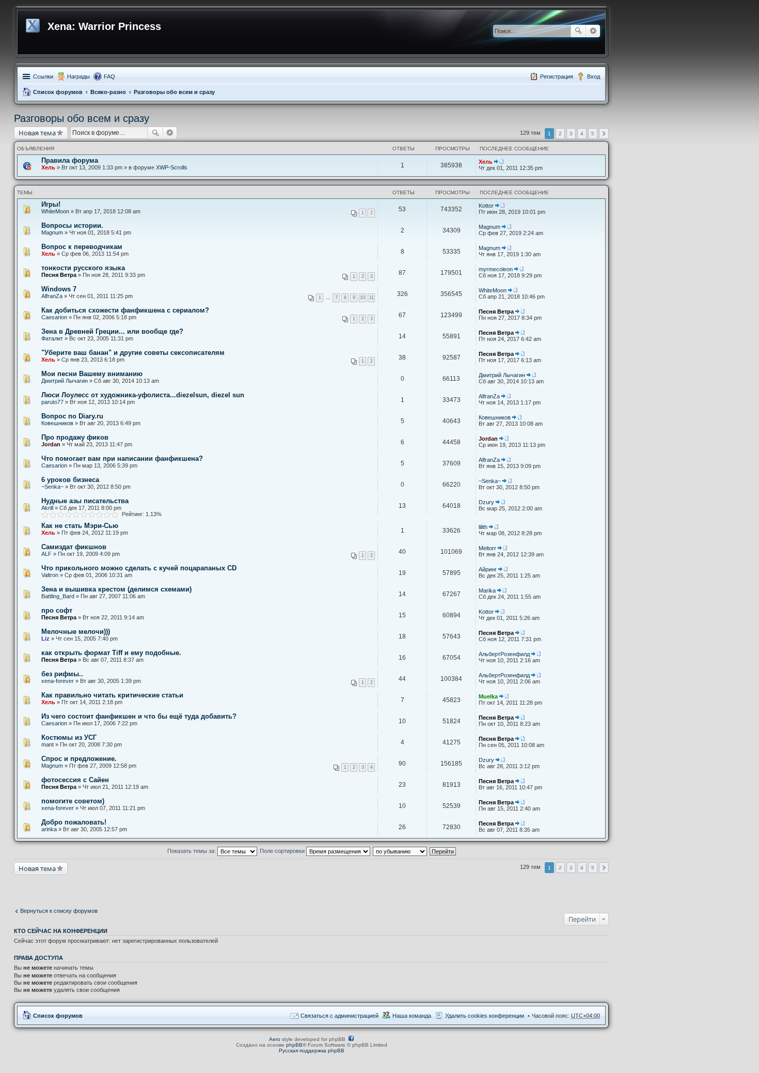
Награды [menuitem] (78, 76)
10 (362, 297)
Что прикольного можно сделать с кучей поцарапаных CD (138, 568)
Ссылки (43, 76)
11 (371, 297)
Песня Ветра (58, 275)
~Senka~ (52, 487)
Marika (487, 590)
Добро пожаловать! (73, 822)
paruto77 (52, 402)
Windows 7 (58, 289)
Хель (48, 167)
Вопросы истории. (72, 225)
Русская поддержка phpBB (311, 1050)
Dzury (486, 502)
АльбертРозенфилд (504, 654)
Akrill (47, 508)
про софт (56, 610)
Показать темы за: (192, 851)
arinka (49, 829)
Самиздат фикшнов (73, 547)
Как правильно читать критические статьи (112, 695)
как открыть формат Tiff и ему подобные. (111, 653)
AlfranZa (51, 296)
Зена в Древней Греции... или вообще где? (112, 331)
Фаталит (52, 338)
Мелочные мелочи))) (75, 631)
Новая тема (37, 132)
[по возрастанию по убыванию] (400, 851)
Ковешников (57, 423)
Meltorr (487, 548)
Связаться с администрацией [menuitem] (339, 1016)
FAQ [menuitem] (109, 76)
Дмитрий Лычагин (64, 381)
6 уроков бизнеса (70, 480)
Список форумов (58, 92)
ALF (46, 554)
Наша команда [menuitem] (411, 1016)
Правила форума (69, 160)
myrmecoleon (496, 269)
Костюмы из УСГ (69, 737)
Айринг (488, 569)
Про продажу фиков (74, 437)
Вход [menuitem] (593, 76)
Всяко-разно (108, 92)
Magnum (52, 232)
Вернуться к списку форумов (59, 911)
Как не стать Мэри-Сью (79, 526)
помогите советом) (72, 801)
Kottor (486, 206)
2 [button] (560, 133)
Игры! (50, 204)
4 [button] (581, 133)
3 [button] (571, 133)
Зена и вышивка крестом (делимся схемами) (116, 589)
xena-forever (57, 681)
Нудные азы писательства (85, 501)
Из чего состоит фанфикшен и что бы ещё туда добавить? (138, 716)
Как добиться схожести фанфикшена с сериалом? (125, 310)
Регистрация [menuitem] (556, 76)
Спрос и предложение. (79, 759)
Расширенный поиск (593, 31)
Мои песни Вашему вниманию (92, 374)
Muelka (488, 696)
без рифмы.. (62, 674)
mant (47, 744)
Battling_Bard (57, 596)
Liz (45, 638)
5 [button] (592, 133)
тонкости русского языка (83, 268)
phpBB (294, 1045)
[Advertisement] (96, 887)
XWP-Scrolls (171, 167)
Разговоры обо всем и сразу (174, 92)
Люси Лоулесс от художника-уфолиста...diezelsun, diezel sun (142, 395)
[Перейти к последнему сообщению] (498, 162)
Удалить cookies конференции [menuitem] (484, 1016)
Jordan (50, 444)
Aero (274, 1039)
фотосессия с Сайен (75, 780)
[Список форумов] (34, 24)
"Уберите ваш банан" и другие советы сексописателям (133, 352)
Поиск (578, 31)
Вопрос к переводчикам (81, 247)
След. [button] (604, 133)
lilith (483, 527)
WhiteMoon (55, 211)
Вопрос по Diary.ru (72, 416)
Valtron (49, 575)
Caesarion (54, 317)
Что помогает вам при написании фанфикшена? (122, 458)
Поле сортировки (283, 851)
